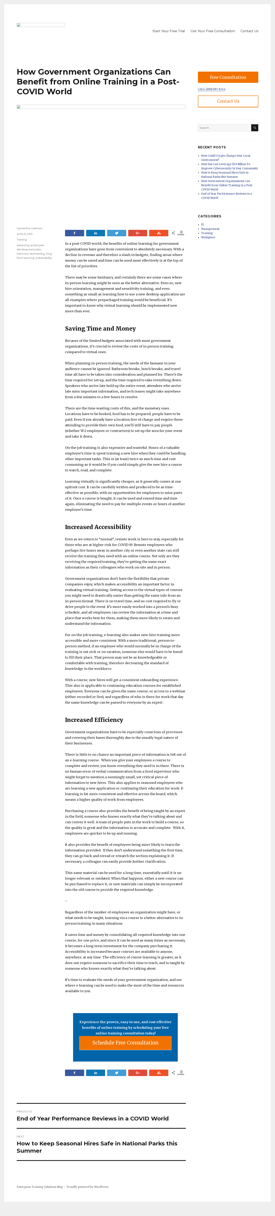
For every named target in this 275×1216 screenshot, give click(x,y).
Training (22, 239)
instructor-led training (31, 253)
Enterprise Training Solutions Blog (40, 1187)
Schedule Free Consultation (125, 1043)
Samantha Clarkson (29, 228)
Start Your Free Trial (168, 31)
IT (202, 224)
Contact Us (249, 31)
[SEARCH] (254, 127)
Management (210, 229)
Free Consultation (228, 77)
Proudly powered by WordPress (88, 1187)
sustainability (43, 257)
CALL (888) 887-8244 (211, 89)
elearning (23, 245)
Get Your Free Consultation (213, 31)
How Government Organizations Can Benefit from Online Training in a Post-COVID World (227, 185)
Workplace (208, 237)
